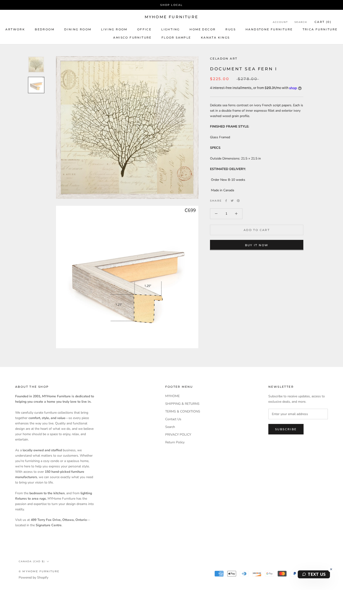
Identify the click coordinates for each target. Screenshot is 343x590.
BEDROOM (44, 29)
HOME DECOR (202, 29)
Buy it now (257, 245)
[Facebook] (226, 200)
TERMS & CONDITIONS (182, 411)
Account (280, 22)
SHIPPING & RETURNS (182, 404)
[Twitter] (232, 200)
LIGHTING (170, 29)
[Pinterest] (238, 200)
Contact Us (173, 419)
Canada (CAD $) (32, 561)
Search (300, 22)
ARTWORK (15, 29)
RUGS (230, 29)
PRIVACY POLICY (178, 434)
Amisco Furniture (132, 37)
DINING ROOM (77, 29)
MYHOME (172, 396)
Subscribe (286, 429)
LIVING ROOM (114, 29)
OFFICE (144, 29)
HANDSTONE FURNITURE (269, 29)
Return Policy (175, 442)
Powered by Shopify (33, 577)
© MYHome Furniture (39, 571)
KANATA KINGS (215, 37)
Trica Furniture (320, 29)
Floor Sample (176, 37)
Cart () (323, 22)
